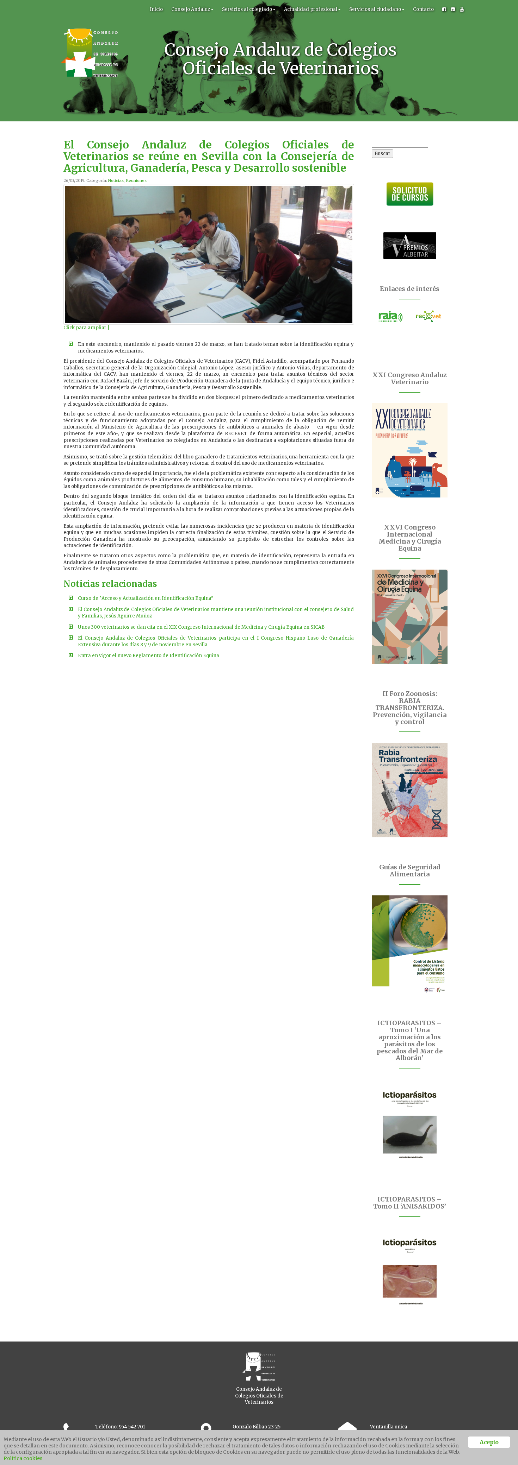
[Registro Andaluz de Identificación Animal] (391, 316)
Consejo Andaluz (190, 9)
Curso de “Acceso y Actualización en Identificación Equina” (146, 598)
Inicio (156, 9)
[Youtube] (461, 9)
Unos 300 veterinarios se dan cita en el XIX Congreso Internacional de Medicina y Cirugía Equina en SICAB (201, 627)
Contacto (423, 9)
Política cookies (23, 1458)
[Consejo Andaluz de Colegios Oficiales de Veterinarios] (89, 9)
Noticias (116, 180)
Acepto (489, 1442)
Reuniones (136, 180)
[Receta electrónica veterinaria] (429, 316)
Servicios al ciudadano (375, 9)
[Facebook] (444, 9)
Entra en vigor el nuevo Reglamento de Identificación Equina (148, 656)
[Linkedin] (453, 9)
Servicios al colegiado (247, 9)
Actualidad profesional (310, 9)
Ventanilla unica (388, 1427)
